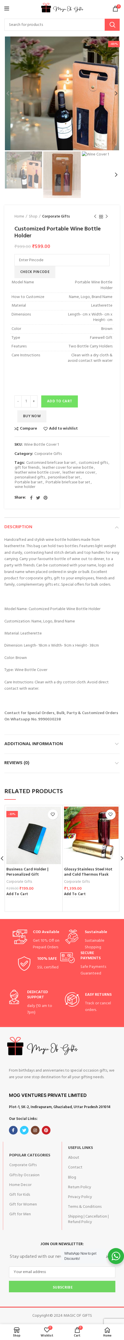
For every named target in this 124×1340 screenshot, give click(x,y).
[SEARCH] (112, 25)
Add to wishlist (63, 429)
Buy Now (32, 416)
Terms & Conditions (85, 1206)
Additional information (33, 744)
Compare (28, 429)
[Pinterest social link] (45, 497)
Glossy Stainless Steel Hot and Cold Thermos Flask (88, 872)
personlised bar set (64, 477)
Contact (75, 1167)
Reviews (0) (16, 763)
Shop (33, 217)
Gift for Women (23, 1204)
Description (18, 527)
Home (19, 217)
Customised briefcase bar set (51, 463)
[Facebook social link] (31, 497)
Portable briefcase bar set (68, 482)
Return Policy (79, 1187)
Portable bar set (29, 482)
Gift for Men (20, 1214)
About (73, 1157)
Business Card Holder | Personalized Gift (27, 872)
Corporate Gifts (56, 217)
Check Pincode (35, 272)
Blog (72, 1177)
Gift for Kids (19, 1194)
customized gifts (93, 463)
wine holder (25, 487)
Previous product (95, 217)
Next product (107, 217)
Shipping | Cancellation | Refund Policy (88, 1219)
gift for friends (27, 468)
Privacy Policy (80, 1197)
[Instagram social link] (35, 1130)
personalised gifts (30, 477)
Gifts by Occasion (24, 1175)
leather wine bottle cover (37, 472)
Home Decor (20, 1185)
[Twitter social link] (38, 497)
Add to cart (59, 401)
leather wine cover (79, 472)
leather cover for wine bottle (67, 468)
